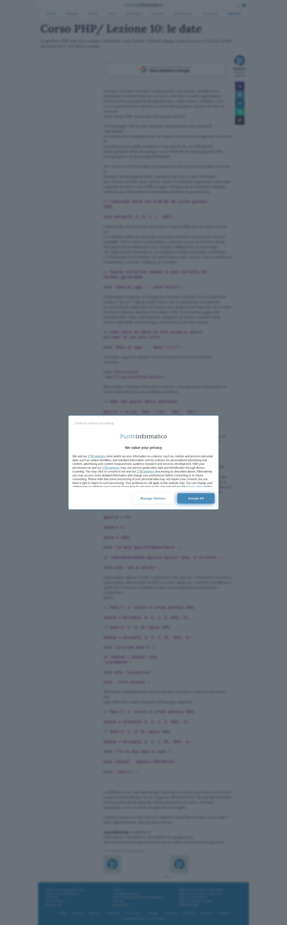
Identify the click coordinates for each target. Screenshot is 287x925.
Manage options (153, 498)
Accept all (196, 498)
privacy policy (195, 486)
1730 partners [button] (96, 456)
